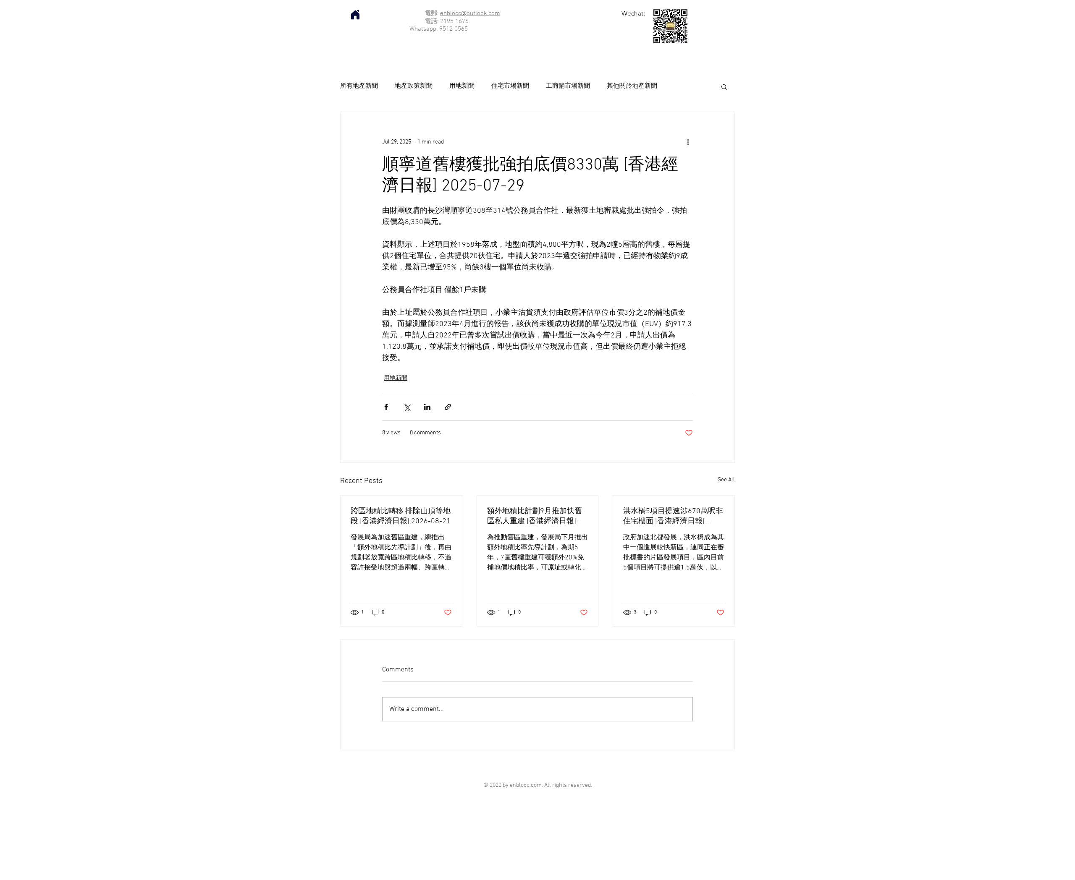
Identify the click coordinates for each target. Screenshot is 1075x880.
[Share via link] (448, 407)
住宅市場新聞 (510, 86)
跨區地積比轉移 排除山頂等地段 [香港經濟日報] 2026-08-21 (401, 516)
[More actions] (688, 142)
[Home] (355, 14)
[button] (724, 86)
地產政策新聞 (414, 86)
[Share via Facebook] (386, 407)
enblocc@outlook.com (470, 13)
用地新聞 (462, 86)
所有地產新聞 (359, 86)
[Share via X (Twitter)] (407, 407)
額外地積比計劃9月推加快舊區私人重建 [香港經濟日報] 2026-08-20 (534, 516)
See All (726, 479)
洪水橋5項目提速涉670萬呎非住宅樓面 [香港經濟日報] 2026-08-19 (673, 516)
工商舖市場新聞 (568, 86)
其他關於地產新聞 (632, 86)
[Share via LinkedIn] (427, 407)
